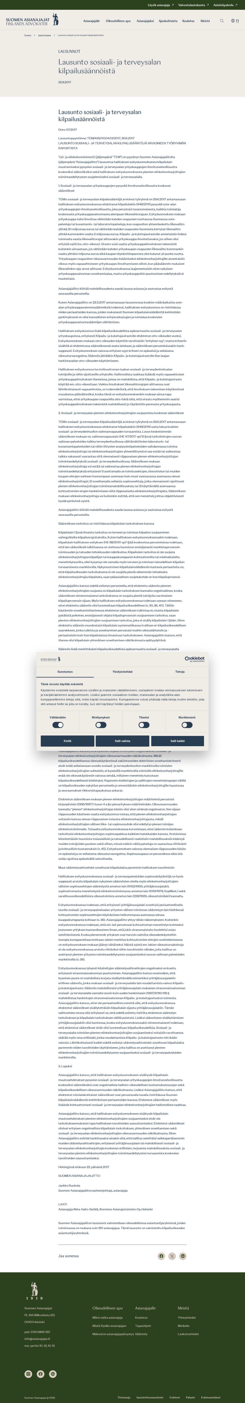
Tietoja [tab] (180, 671)
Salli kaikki (178, 741)
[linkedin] (53, 1374)
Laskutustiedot (188, 1334)
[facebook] (40, 1374)
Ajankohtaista (168, 21)
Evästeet (175, 1397)
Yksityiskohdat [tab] (122, 671)
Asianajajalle (91, 21)
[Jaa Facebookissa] (161, 1256)
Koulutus (188, 21)
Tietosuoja (124, 1397)
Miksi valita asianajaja (107, 1317)
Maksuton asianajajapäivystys (113, 1334)
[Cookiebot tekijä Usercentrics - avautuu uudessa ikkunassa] (187, 659)
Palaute (190, 1397)
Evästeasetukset (210, 1397)
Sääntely (141, 1334)
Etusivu (27, 35)
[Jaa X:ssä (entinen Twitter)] (172, 1256)
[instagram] (28, 1374)
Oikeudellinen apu (118, 21)
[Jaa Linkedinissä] (183, 1256)
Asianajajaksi (145, 21)
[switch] (101, 725)
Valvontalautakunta (191, 5)
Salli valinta (122, 741)
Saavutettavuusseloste (149, 1397)
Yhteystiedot (187, 1317)
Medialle (183, 1325)
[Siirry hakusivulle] (222, 20)
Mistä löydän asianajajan (109, 1325)
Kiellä (67, 741)
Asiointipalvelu (223, 5)
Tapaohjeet (143, 1325)
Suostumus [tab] (65, 671)
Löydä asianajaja (159, 5)
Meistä (205, 21)
